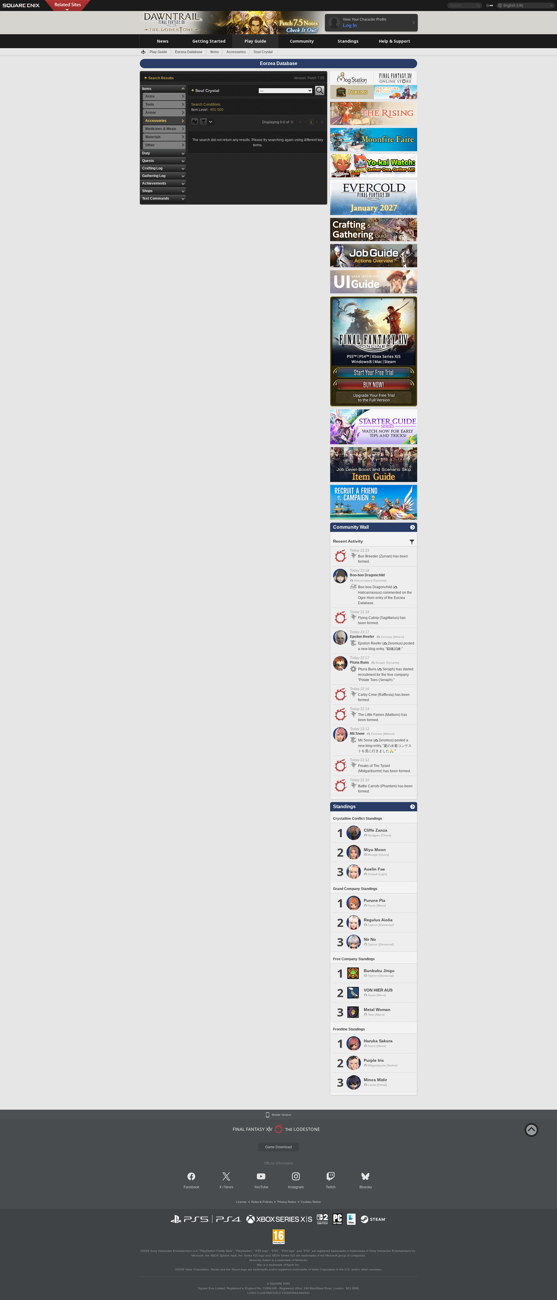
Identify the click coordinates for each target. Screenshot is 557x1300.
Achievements (154, 183)
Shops (147, 191)
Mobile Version (281, 1114)
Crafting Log (152, 168)
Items (146, 89)
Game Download (278, 1147)
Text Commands (155, 198)
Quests (148, 161)
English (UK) (513, 5)
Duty (146, 153)
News (228, 1187)
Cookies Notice (311, 1201)
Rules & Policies (262, 1201)
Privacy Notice (286, 1201)
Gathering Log (153, 176)
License (241, 1201)
